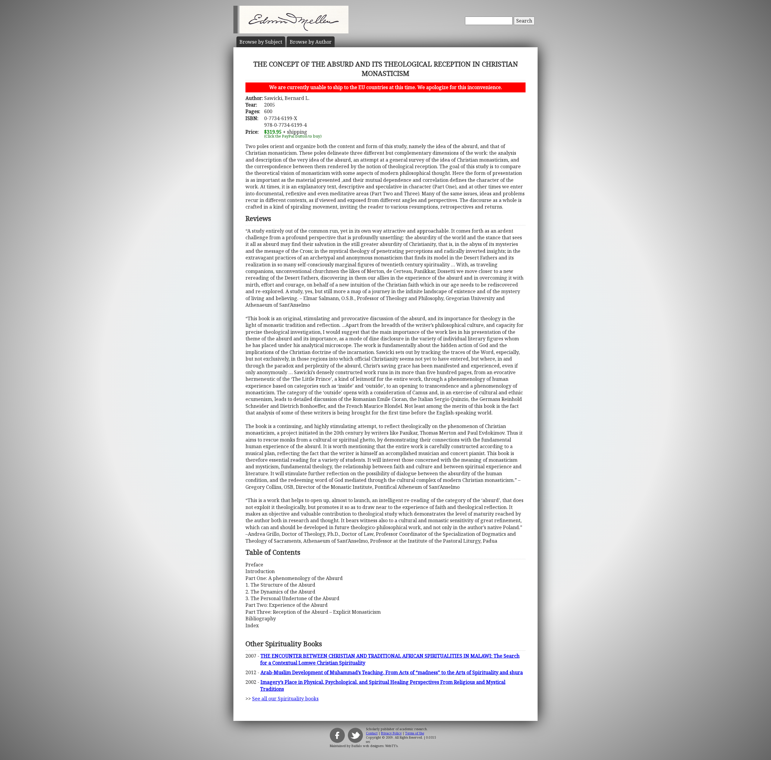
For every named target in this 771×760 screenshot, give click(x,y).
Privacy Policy (391, 733)
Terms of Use (414, 733)
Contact (372, 733)
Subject (260, 41)
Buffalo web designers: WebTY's (374, 746)
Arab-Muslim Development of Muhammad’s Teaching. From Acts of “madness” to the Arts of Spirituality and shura (392, 672)
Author (311, 41)
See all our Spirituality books (285, 698)
